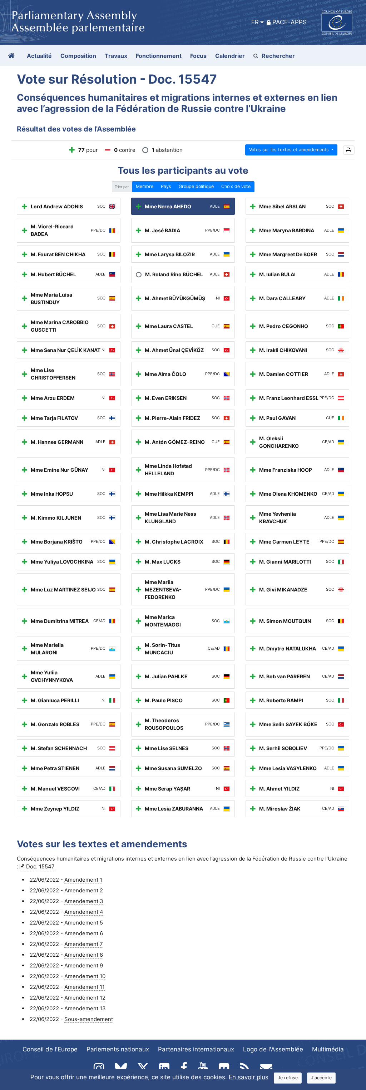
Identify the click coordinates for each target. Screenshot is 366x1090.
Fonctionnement (159, 55)
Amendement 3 (83, 901)
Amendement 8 (83, 954)
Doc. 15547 (40, 866)
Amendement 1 (83, 879)
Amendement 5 (83, 922)
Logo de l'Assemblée (273, 1049)
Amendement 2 (83, 890)
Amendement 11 (84, 987)
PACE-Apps (289, 22)
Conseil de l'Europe (50, 1049)
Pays (166, 186)
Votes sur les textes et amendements (289, 149)
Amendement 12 (84, 997)
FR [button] (255, 22)
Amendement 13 (85, 1008)
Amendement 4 (83, 911)
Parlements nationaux (117, 1049)
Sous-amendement (88, 1019)
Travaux (116, 55)
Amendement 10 (84, 976)
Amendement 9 (83, 965)
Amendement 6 (83, 933)
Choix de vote (236, 186)
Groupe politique (196, 186)
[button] (349, 150)
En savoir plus (248, 1077)
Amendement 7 (83, 944)
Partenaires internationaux (196, 1049)
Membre (144, 186)
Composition (78, 55)
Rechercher (278, 55)
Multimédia (328, 1049)
